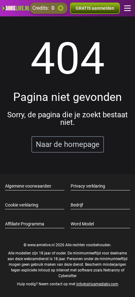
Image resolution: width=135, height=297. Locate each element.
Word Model (82, 223)
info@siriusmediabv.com (97, 284)
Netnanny (112, 270)
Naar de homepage (68, 144)
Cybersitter (67, 276)
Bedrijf (77, 204)
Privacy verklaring (88, 186)
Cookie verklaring (21, 204)
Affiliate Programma (24, 223)
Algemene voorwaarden (28, 186)
